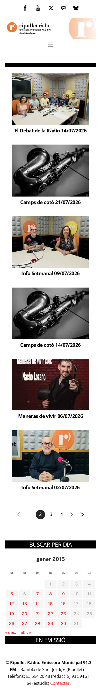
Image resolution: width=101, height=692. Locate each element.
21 (37, 613)
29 (50, 623)
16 (63, 603)
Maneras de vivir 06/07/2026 (50, 415)
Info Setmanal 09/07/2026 (50, 273)
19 (12, 613)
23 (63, 613)
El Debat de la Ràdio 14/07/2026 (50, 130)
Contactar (60, 683)
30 (63, 623)
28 (37, 623)
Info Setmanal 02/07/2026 (50, 487)
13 (25, 603)
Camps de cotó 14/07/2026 (50, 344)
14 (37, 603)
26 (11, 623)
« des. (10, 632)
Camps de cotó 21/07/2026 (50, 202)
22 (50, 613)
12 (12, 603)
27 (24, 623)
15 (50, 603)
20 (24, 613)
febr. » (25, 632)
